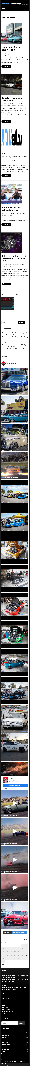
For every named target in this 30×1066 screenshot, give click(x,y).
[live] (12, 139)
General (4, 1005)
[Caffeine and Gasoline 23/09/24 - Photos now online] (15, 409)
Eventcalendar (5, 1001)
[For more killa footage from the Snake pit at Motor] (15, 831)
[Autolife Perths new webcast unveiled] (12, 194)
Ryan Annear (15, 53)
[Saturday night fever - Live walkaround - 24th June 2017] (12, 242)
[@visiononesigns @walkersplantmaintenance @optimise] (15, 747)
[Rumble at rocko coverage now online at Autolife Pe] (15, 437)
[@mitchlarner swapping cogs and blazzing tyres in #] (15, 803)
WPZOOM (11, 1065)
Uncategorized (6, 1013)
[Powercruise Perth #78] (15, 662)
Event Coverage (6, 998)
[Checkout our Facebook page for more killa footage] (15, 859)
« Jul (3, 964)
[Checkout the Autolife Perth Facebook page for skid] (15, 775)
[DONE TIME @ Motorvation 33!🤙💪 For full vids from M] (15, 887)
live (3, 153)
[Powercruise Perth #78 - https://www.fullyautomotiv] (15, 494)
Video (8, 55)
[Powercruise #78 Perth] (15, 550)
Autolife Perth (16, 1061)
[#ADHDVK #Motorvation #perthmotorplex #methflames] (15, 465)
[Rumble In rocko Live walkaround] (12, 84)
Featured (4, 1003)
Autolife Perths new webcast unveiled (11, 208)
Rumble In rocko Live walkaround (12, 99)
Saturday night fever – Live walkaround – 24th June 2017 (15, 259)
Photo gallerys (6, 1009)
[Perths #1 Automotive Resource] (15, 3)
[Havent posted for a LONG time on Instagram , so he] (15, 381)
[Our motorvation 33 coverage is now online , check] (15, 915)
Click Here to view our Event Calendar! (12, 294)
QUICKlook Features (7, 1011)
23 (26, 955)
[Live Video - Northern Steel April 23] (12, 33)
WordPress (5, 1018)
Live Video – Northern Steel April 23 (12, 48)
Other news (5, 1007)
